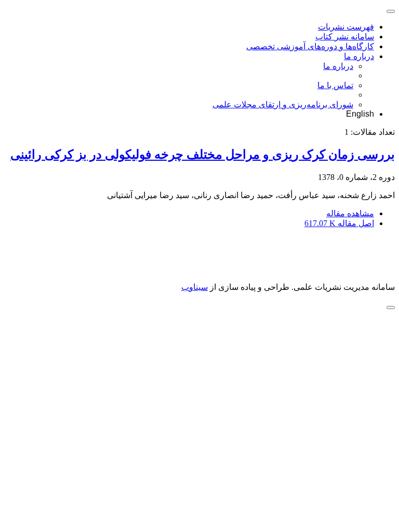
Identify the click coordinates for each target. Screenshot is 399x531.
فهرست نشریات (346, 26)
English (360, 113)
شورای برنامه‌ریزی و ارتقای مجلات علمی (282, 104)
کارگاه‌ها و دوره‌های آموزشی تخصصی (310, 46)
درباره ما (359, 56)
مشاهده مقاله (350, 213)
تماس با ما (335, 85)
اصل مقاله (339, 223)
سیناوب (194, 287)
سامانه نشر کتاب (344, 36)
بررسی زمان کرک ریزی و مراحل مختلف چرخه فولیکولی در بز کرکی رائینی (202, 154)
